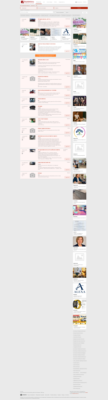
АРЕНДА (40, 173)
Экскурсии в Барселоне (77, 344)
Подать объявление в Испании (78, 374)
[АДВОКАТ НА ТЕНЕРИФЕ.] (79, 69)
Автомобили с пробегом (25, 15)
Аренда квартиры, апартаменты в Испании (80, 368)
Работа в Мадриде (83, 372)
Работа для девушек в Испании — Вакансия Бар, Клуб (79, 109)
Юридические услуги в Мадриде (78, 342)
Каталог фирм (49, 2)
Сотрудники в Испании (77, 346)
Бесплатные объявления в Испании (79, 331)
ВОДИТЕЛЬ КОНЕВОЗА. (43, 76)
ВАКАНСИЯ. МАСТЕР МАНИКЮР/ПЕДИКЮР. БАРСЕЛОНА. (44, 39)
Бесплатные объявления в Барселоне (79, 350)
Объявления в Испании (77, 376)
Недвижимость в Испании (77, 380)
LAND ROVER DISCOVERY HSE (44, 162)
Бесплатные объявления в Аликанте (79, 348)
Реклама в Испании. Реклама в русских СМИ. (80, 382)
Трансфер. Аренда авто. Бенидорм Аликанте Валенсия (79, 328)
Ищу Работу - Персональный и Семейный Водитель (78, 281)
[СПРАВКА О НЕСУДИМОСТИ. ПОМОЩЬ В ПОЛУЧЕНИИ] (56, 32)
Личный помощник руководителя (79, 155)
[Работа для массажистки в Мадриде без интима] (79, 116)
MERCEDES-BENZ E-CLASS (43, 59)
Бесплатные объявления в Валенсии (79, 356)
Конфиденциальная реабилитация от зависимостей (33, 39)
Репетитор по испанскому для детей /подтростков (79, 187)
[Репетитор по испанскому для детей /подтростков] (79, 178)
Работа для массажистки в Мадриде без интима (79, 125)
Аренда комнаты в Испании (78, 333)
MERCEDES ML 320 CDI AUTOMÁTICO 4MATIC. (47, 136)
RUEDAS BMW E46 (41, 98)
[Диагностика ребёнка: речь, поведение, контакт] (79, 163)
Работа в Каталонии (76, 388)
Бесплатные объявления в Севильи (79, 358)
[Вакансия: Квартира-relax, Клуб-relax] (79, 210)
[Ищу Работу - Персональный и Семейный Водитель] (79, 272)
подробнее (67, 26)
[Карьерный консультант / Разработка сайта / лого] (66, 32)
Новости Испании (76, 364)
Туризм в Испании (76, 378)
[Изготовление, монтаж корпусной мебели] (79, 194)
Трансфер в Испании (76, 335)
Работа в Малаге (76, 372)
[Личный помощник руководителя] (79, 147)
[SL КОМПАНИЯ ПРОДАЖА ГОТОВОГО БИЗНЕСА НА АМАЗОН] (79, 303)
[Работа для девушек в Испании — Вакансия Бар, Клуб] (79, 100)
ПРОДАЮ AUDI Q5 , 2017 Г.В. (44, 19)
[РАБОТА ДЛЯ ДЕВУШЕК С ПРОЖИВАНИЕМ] (24, 32)
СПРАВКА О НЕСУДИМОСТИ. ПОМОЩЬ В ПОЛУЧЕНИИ (56, 39)
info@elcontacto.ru (75, 393)
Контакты (67, 394)
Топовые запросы (76, 362)
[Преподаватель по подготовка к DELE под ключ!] (79, 241)
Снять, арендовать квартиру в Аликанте (80, 360)
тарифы (86, 392)
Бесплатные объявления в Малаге (79, 354)
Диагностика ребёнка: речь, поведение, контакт (78, 171)
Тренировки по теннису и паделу (79, 61)
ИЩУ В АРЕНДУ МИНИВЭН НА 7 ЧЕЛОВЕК (47, 90)
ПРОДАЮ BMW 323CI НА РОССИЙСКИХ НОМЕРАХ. (49, 149)
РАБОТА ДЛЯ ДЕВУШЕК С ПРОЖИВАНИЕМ (24, 39)
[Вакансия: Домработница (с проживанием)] (79, 256)
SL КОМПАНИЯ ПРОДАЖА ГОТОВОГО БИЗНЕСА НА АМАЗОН (79, 312)
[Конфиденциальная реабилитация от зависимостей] (35, 32)
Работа (55, 2)
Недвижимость (62, 2)
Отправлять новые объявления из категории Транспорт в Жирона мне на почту (45, 55)
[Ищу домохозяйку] (79, 85)
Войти (85, 2)
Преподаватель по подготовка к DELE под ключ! (79, 249)
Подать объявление (31, 394)
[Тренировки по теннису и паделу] (79, 54)
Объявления (38, 2)
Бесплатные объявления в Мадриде (79, 352)
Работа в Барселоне (76, 370)
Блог (44, 2)
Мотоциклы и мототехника (55, 15)
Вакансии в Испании (76, 384)
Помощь (63, 394)
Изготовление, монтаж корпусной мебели (79, 203)
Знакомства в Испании (77, 337)
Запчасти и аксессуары (35, 15)
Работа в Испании (76, 366)
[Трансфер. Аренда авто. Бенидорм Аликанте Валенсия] (79, 319)
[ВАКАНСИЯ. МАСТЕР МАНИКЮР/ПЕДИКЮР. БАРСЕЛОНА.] (45, 32)
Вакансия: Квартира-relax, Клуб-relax (79, 217)
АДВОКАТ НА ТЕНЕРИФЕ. (77, 77)
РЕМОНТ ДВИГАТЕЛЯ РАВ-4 (44, 128)
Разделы (59, 394)
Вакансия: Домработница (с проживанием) (78, 265)
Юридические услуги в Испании (78, 339)
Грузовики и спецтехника (66, 15)
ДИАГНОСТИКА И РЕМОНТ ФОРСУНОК (46, 44)
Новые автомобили (76, 15)
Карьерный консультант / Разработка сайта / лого (66, 39)
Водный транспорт (44, 15)
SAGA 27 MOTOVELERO (43, 119)
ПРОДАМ (40, 106)
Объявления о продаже (40, 394)
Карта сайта (47, 394)
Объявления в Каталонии (77, 386)
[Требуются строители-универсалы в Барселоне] (79, 132)
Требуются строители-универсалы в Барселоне (79, 140)
